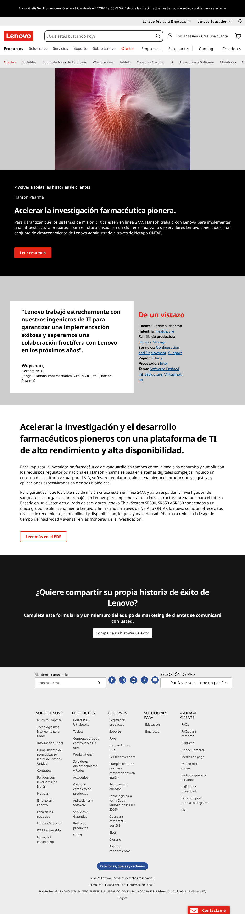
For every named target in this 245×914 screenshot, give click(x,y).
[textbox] (196, 682)
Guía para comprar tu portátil (117, 821)
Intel (163, 363)
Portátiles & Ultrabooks (81, 722)
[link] (238, 37)
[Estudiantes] (191, 48)
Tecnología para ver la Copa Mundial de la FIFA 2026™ (122, 803)
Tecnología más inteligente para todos (48, 731)
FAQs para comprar (188, 733)
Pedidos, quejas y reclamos (193, 777)
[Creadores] (242, 48)
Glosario (115, 839)
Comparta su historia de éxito (122, 633)
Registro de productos (117, 722)
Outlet (77, 835)
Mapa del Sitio (115, 885)
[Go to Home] (18, 36)
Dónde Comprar (192, 750)
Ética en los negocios (45, 814)
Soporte (115, 731)
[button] (240, 21)
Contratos (44, 770)
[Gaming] (214, 48)
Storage (159, 342)
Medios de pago (192, 757)
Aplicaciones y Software (83, 802)
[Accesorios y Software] (216, 62)
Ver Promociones (49, 8)
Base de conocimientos (119, 848)
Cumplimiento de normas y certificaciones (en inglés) (122, 770)
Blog (112, 832)
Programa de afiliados (118, 786)
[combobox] (99, 36)
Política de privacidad (188, 789)
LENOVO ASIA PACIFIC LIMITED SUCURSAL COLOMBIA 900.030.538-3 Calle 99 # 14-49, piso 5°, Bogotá (122, 894)
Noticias (43, 793)
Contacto (188, 743)
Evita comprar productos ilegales (194, 800)
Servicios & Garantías (81, 814)
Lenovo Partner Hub (120, 747)
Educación (152, 724)
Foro (112, 738)
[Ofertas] (17, 62)
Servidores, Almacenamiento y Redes (85, 766)
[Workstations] (115, 62)
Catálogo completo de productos (82, 789)
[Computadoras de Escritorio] (89, 62)
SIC (183, 809)
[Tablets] (132, 62)
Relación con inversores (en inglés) (47, 782)
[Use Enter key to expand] (230, 36)
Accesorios (80, 777)
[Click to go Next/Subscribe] (99, 683)
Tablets (78, 731)
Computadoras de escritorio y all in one (86, 743)
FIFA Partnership (49, 830)
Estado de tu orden (190, 766)
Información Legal (50, 743)
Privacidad (96, 885)
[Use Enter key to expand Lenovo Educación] (230, 21)
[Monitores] (238, 62)
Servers (145, 342)
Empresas (152, 731)
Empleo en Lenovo (44, 802)
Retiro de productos (80, 825)
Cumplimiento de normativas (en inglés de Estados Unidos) (49, 757)
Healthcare (165, 331)
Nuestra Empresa (49, 720)
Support (175, 353)
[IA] (175, 62)
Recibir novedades (122, 757)
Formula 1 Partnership (45, 839)
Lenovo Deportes (49, 823)
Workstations (82, 754)
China (157, 358)
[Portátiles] (38, 62)
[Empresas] (160, 48)
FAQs (185, 724)
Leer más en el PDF (43, 536)
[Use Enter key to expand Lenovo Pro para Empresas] (190, 21)
